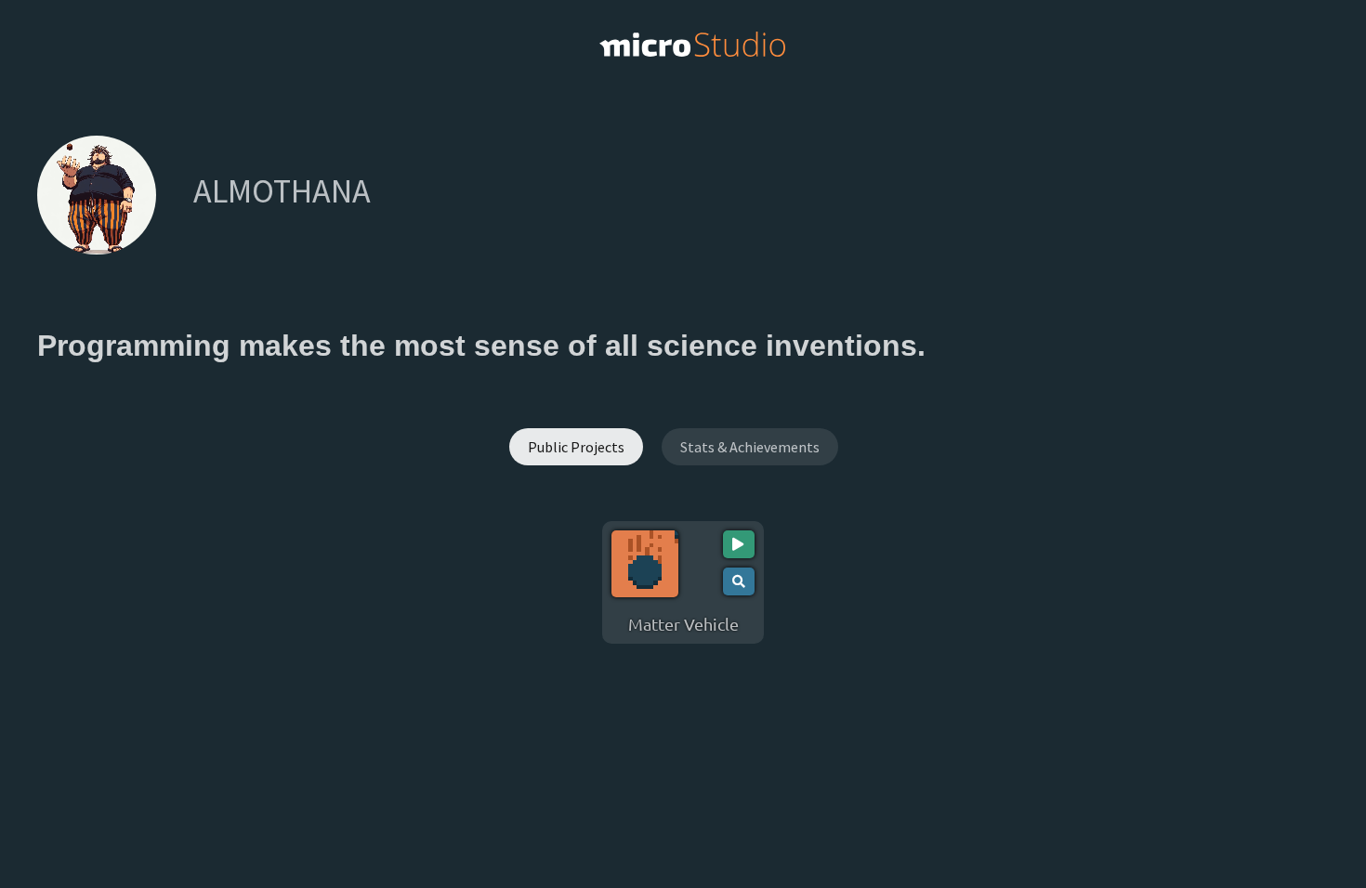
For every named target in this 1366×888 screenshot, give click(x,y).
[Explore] (739, 581)
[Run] (739, 544)
